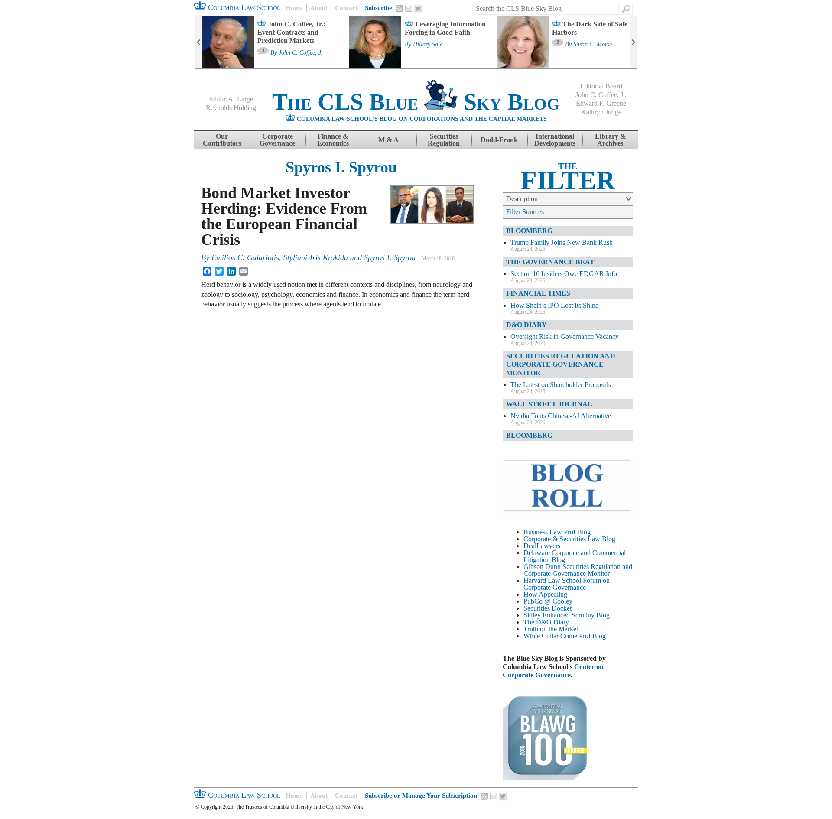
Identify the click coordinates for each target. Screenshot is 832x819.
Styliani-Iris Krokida (315, 257)
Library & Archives (610, 140)
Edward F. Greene (601, 103)
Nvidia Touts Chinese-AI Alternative (560, 415)
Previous (198, 42)
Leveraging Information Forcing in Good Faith (445, 28)
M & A (388, 139)
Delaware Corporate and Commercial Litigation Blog (574, 556)
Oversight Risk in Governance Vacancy (564, 336)
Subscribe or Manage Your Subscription (421, 795)
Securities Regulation (444, 140)
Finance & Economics (333, 140)
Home (294, 7)
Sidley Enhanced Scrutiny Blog (566, 615)
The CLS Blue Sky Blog (416, 102)
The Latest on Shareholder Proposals (560, 384)
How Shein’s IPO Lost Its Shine (554, 305)
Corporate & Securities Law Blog (569, 539)
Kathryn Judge (601, 112)
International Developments (554, 140)
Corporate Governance (277, 140)
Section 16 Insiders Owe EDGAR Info (563, 273)
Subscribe (378, 7)
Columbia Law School (243, 7)
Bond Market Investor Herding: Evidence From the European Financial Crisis (284, 216)
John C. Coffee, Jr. (301, 53)
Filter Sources (525, 211)
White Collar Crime (550, 636)
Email (408, 8)
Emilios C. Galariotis (245, 257)
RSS (399, 8)
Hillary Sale (427, 45)
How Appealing (545, 594)
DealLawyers (541, 545)
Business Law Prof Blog (557, 532)
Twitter (418, 8)
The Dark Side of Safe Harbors (589, 28)
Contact (346, 7)
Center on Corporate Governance (553, 671)
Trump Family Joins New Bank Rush (561, 242)
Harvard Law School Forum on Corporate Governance (566, 584)
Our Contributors (222, 140)
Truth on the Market (550, 629)
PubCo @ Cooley (547, 601)
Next (633, 42)
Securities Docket (547, 608)
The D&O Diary (546, 622)
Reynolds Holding (231, 107)
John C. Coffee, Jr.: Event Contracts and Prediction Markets (291, 32)
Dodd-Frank (499, 139)
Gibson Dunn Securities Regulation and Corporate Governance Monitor (577, 570)
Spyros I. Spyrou (341, 167)
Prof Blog (592, 636)
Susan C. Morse (592, 45)
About (319, 7)
